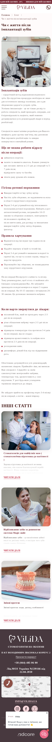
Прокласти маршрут (26, 657)
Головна (5, 15)
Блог (16, 15)
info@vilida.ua (26, 701)
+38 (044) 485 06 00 (26, 662)
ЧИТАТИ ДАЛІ (12, 477)
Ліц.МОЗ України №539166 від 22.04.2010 (26, 670)
